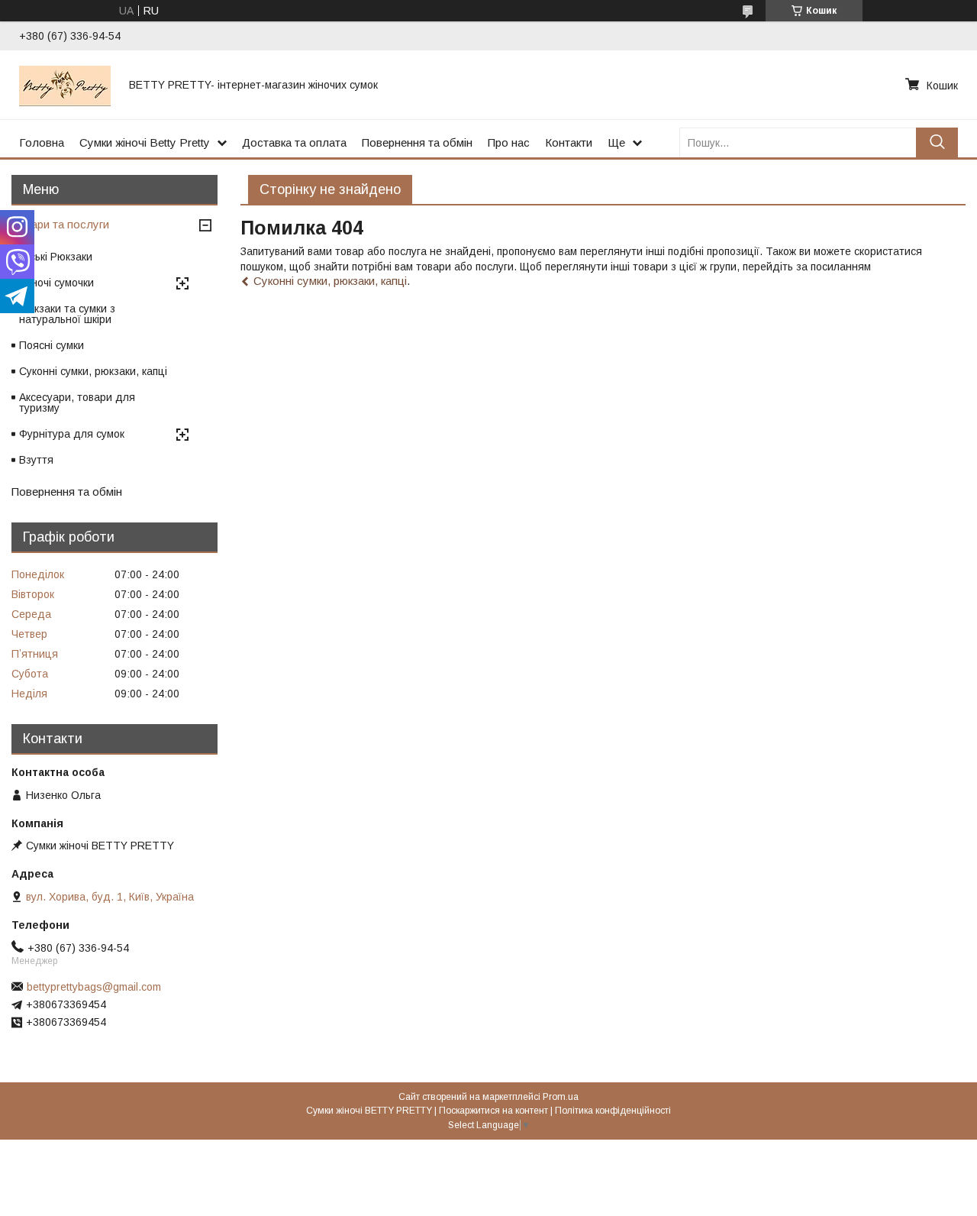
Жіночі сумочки (56, 283)
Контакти (568, 142)
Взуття (36, 460)
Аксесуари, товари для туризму (77, 402)
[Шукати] (937, 142)
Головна (41, 142)
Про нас (509, 142)
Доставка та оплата (294, 142)
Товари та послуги (60, 224)
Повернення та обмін (417, 142)
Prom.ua (561, 1096)
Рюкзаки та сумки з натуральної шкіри (67, 313)
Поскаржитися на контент (493, 1110)
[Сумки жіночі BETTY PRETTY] (65, 85)
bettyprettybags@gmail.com (94, 987)
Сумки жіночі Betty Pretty (144, 142)
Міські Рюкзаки (55, 257)
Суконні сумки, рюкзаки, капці (330, 280)
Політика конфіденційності (613, 1110)
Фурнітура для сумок (71, 434)
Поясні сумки (51, 345)
